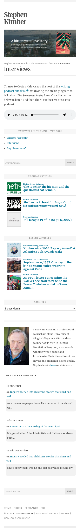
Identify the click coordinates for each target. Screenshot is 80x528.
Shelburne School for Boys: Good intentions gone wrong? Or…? (47, 204)
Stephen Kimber (15, 18)
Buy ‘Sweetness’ (16, 148)
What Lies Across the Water (35, 260)
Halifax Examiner (30, 200)
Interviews (13, 143)
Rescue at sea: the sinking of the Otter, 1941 (35, 426)
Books (25, 63)
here (53, 365)
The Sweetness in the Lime (44, 63)
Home (7, 508)
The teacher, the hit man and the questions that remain (46, 188)
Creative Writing (30, 246)
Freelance (43, 246)
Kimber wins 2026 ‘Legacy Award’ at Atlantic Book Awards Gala (49, 250)
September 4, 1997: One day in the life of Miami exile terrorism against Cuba (47, 266)
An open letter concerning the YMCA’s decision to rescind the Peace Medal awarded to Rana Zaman (45, 282)
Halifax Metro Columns (33, 184)
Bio (43, 508)
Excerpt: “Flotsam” (17, 137)
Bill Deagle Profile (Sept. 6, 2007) (47, 220)
